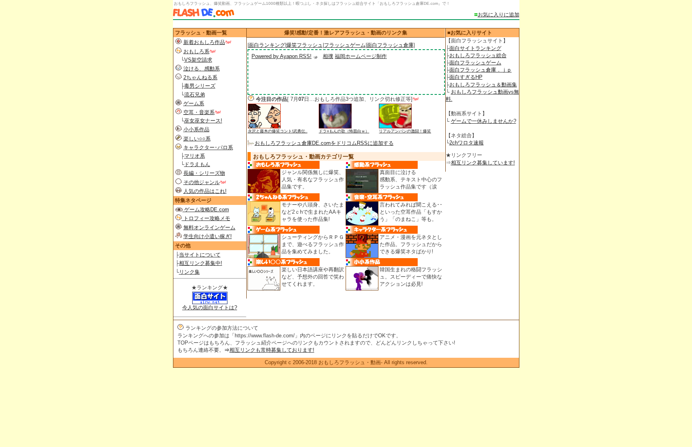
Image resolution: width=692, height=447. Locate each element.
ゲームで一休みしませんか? (483, 121)
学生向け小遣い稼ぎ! (207, 236)
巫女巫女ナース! (203, 121)
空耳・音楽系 (199, 112)
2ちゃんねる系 (200, 77)
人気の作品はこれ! (205, 191)
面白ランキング (267, 45)
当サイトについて (200, 255)
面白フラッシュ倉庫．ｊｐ (480, 70)
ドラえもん (197, 164)
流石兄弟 (194, 95)
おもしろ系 (196, 51)
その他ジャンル (201, 182)
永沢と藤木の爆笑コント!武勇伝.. (278, 131)
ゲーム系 (193, 103)
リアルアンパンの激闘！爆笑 (405, 131)
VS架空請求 (198, 60)
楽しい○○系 (197, 139)
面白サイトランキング (475, 48)
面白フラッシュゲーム (475, 63)
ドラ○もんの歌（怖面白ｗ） (344, 131)
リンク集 (189, 272)
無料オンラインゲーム (209, 228)
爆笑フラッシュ (304, 45)
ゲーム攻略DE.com (206, 209)
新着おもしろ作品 (204, 42)
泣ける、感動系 (201, 69)
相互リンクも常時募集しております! (271, 350)
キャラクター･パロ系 (208, 147)
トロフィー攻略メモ (206, 218)
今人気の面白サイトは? (209, 308)
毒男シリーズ (199, 86)
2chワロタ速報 (466, 143)
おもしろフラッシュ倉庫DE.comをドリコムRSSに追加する (324, 143)
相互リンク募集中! (200, 263)
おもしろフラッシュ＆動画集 (483, 85)
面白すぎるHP (466, 77)
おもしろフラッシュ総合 (478, 55)
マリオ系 (194, 156)
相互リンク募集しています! (483, 163)
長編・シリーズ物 (204, 173)
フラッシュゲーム (345, 45)
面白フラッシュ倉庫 (390, 45)
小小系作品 (196, 129)
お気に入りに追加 (498, 15)
